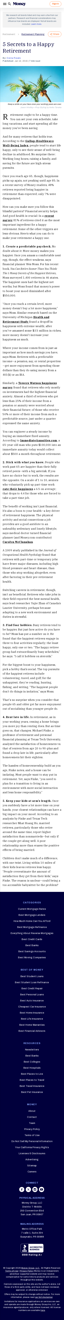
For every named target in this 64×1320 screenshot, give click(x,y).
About (32, 1111)
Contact (32, 1117)
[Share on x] (28, 1189)
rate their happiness (18, 489)
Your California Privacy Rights (32, 1147)
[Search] (9, 4)
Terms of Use (32, 1135)
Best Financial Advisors (32, 1031)
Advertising (32, 1159)
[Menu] (5, 4)
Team (32, 1123)
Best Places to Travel (32, 1080)
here (43, 1310)
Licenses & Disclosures (32, 1153)
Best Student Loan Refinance (32, 982)
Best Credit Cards (32, 939)
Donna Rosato (14, 58)
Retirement (9, 34)
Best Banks (32, 945)
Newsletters (32, 1049)
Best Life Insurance (32, 1019)
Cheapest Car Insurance (32, 1006)
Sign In (55, 4)
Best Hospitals (32, 1068)
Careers (32, 1171)
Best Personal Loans (32, 994)
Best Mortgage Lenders (32, 915)
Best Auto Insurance (32, 1000)
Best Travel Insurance (32, 1086)
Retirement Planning (33, 34)
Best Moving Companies (32, 957)
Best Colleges (32, 1062)
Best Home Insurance (32, 1013)
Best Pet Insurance (32, 1092)
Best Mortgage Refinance (32, 927)
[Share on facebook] (21, 1189)
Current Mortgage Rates (32, 909)
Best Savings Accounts (32, 951)
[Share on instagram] (35, 1189)
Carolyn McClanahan (18, 542)
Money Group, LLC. (30, 1268)
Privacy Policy (32, 1129)
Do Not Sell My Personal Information (32, 1141)
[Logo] (19, 4)
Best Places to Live (32, 1074)
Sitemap (32, 1165)
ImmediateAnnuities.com (38, 440)
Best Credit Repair (32, 988)
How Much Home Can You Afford (32, 921)
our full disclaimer (44, 1297)
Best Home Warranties (32, 1025)
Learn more (36, 24)
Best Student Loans (32, 976)
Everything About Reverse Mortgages (32, 933)
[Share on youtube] (41, 1189)
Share (56, 34)
